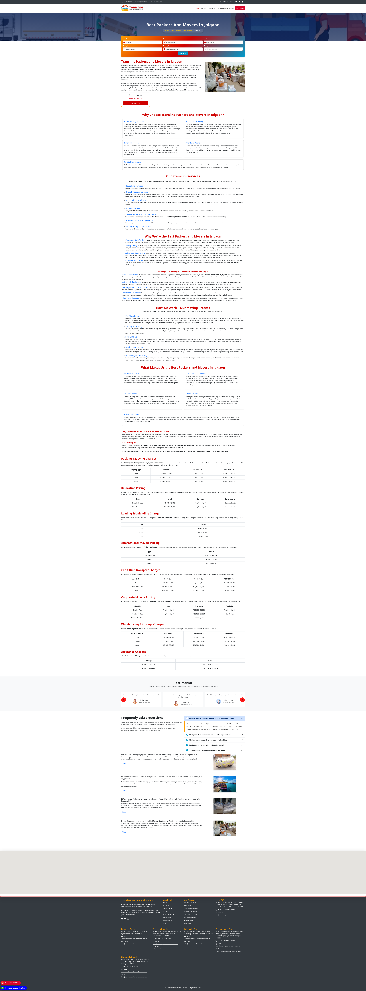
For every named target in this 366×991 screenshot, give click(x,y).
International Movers (191, 911)
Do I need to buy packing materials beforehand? (207, 750)
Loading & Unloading (191, 908)
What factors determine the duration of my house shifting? (211, 718)
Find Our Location (228, 2)
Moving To (166, 46)
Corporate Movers (190, 917)
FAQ (164, 923)
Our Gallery (167, 917)
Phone (165, 39)
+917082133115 (128, 2)
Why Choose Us (168, 914)
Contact (231, 8)
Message (206, 46)
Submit (182, 53)
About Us (166, 905)
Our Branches (223, 8)
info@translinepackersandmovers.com (149, 2)
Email (205, 39)
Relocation (187, 905)
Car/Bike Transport (190, 914)
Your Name (126, 39)
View (124, 763)
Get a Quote (135, 103)
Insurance (187, 923)
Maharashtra (188, 31)
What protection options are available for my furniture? (210, 735)
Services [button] (204, 8)
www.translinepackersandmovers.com (134, 939)
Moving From (127, 46)
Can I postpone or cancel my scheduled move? (206, 745)
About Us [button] (212, 8)
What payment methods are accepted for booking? (208, 740)
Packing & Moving (190, 902)
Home (197, 8)
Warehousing (188, 920)
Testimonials (167, 920)
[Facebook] (236, 2)
